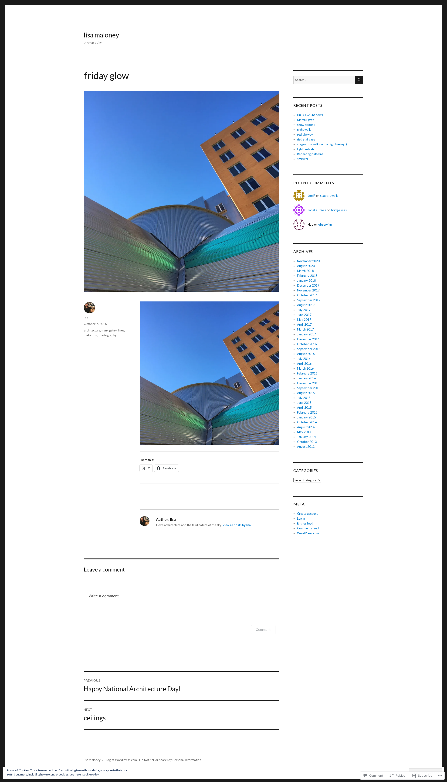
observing (325, 224)
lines (121, 330)
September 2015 (308, 388)
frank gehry (109, 330)
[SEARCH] (359, 80)
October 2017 (307, 295)
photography (108, 335)
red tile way (305, 134)
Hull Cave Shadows (310, 115)
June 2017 (304, 315)
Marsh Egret (305, 120)
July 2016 (304, 359)
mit (95, 335)
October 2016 (307, 344)
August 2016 (306, 354)
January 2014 (306, 437)
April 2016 (304, 363)
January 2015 (306, 417)
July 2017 (304, 310)
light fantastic (306, 149)
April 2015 (304, 407)
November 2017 (308, 290)
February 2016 (307, 373)
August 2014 (306, 427)
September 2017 (308, 300)
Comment (263, 630)
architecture (92, 330)
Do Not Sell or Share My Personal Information (170, 760)
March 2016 (305, 368)
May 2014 (304, 432)
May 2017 (304, 319)
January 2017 (306, 334)
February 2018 (307, 275)
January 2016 (306, 378)
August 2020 (306, 266)
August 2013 (306, 446)
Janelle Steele (317, 210)
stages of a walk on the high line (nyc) (322, 144)
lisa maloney (101, 35)
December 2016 (308, 339)
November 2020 (308, 261)
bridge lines (339, 210)
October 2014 (307, 422)
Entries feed (305, 523)
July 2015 (304, 398)
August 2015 (306, 393)
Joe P (311, 195)
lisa (86, 317)
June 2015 (304, 402)
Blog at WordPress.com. (121, 760)
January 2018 (306, 280)
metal (87, 335)
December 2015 (308, 383)
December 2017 (308, 285)
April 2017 (304, 324)
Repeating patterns (310, 154)
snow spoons (306, 125)
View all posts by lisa (237, 525)
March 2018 (305, 271)
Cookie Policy (90, 774)
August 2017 (306, 305)
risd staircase (306, 139)
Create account (307, 513)
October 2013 (307, 442)
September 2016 (308, 349)
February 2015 (307, 412)
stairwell (302, 159)
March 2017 (305, 329)
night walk (304, 129)
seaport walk (329, 195)
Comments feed (308, 528)
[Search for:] (324, 80)
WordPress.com (308, 533)
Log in (301, 518)
